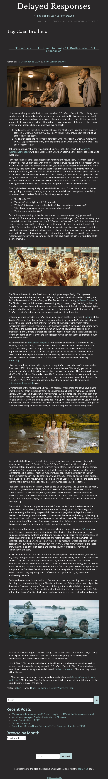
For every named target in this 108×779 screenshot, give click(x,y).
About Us (79, 21)
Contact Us (92, 21)
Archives (67, 21)
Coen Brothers (38, 687)
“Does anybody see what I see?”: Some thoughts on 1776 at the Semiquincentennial (53, 714)
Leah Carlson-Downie (55, 61)
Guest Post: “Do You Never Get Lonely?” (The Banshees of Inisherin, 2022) (48, 726)
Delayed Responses (54, 6)
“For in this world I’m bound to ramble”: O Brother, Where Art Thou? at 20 (55, 49)
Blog (47, 21)
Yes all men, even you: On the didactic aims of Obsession (39, 717)
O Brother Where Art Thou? (60, 687)
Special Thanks (54, 777)
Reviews (57, 21)
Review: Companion (21, 723)
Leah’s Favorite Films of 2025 (26, 720)
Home (40, 21)
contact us (83, 768)
